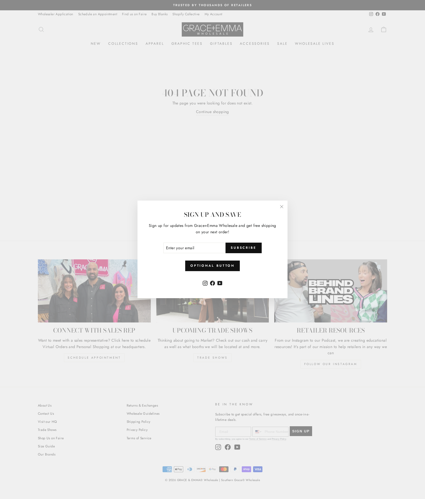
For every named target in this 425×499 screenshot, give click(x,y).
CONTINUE (164, 273)
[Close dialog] (302, 189)
